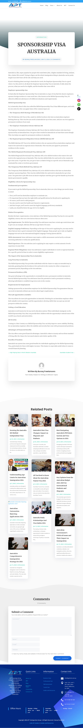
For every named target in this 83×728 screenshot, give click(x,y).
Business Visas (28, 686)
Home (41, 5)
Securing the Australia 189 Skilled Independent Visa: (18, 433)
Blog (46, 5)
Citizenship (29, 689)
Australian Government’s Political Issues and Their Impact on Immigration (64, 535)
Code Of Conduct (34, 723)
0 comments (55, 59)
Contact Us (71, 5)
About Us (59, 5)
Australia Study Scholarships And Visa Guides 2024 (40, 520)
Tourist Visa (46, 687)
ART (65, 5)
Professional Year (48, 681)
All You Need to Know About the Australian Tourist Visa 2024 (41, 478)
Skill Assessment (47, 684)
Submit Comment (62, 658)
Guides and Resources (49, 690)
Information (42, 37)
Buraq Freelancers (32, 59)
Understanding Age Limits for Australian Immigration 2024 (18, 477)
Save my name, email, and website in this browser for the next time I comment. (38, 654)
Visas (51, 5)
